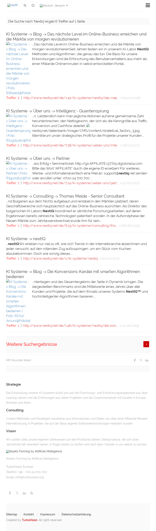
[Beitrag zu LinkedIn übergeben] (147, 360)
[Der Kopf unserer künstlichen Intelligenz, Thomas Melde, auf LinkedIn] (24, 493)
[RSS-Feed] (32, 493)
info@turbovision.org (29, 477)
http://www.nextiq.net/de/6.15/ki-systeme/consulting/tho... (70, 226)
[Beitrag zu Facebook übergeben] (135, 360)
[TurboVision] (34, 5)
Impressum (47, 514)
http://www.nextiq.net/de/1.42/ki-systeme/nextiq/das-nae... (71, 98)
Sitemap (11, 514)
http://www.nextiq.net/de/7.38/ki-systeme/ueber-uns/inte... (71, 145)
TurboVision (29, 520)
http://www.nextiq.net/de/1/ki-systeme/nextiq (60, 258)
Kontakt (29, 514)
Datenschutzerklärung (76, 514)
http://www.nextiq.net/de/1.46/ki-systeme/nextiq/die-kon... (70, 326)
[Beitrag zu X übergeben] (141, 360)
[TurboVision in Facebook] (10, 493)
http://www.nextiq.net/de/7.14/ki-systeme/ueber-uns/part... (70, 183)
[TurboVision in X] (17, 493)
